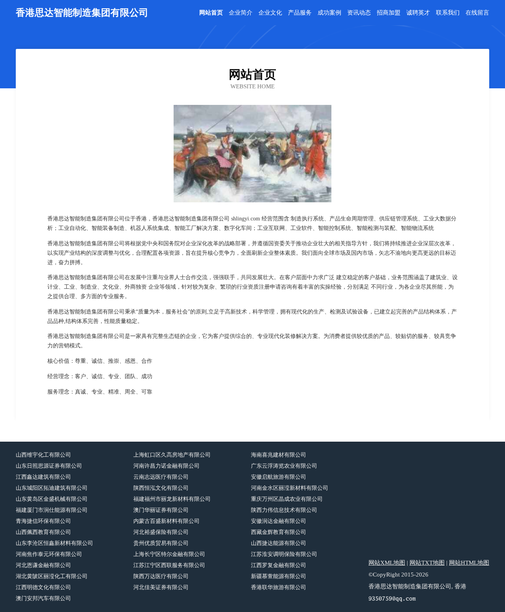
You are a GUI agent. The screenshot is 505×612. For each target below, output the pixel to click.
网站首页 (211, 13)
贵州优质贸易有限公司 (161, 543)
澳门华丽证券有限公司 (161, 510)
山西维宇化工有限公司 (43, 455)
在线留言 (477, 13)
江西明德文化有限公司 (43, 587)
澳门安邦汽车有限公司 (43, 598)
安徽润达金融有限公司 (278, 521)
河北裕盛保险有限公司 (161, 532)
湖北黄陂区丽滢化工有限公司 (52, 576)
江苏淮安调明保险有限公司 (284, 554)
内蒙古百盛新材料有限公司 (166, 521)
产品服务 (300, 13)
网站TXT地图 (427, 563)
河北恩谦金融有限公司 (43, 565)
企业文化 (270, 13)
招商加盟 (388, 13)
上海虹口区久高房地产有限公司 (172, 455)
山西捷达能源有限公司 (278, 543)
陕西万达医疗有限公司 (161, 576)
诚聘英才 (418, 13)
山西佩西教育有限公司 (43, 532)
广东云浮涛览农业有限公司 (284, 466)
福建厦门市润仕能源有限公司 (52, 510)
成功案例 (329, 13)
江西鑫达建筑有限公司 (43, 477)
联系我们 (448, 13)
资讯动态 (359, 13)
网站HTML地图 (469, 563)
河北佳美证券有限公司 (161, 587)
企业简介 (240, 13)
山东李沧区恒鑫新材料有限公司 (54, 543)
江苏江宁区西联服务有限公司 (169, 565)
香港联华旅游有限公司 (278, 587)
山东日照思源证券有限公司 (49, 466)
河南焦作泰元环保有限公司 (49, 554)
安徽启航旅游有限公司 (278, 477)
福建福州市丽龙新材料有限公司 (172, 499)
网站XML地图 (386, 563)
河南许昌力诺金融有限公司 (166, 466)
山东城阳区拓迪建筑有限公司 (52, 488)
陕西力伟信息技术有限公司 (284, 510)
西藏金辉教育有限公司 (278, 532)
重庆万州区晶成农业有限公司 (287, 499)
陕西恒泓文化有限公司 (161, 488)
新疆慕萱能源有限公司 (278, 576)
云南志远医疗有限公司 (161, 477)
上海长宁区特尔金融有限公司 (169, 554)
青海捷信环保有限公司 (43, 521)
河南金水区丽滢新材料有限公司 (289, 488)
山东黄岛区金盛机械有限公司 (52, 499)
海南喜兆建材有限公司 (278, 455)
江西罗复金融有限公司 (278, 565)
